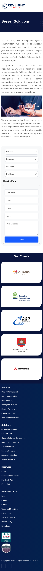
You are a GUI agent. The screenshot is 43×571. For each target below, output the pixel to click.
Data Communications (10, 442)
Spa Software (6, 434)
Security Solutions (8, 451)
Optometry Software (9, 429)
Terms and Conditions (9, 509)
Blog (3, 496)
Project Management (9, 392)
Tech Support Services (10, 418)
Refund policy (6, 522)
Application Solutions (9, 455)
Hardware (10, 159)
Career (4, 500)
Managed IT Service (9, 405)
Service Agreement (8, 409)
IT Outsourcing (7, 400)
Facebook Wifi (7, 480)
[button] (40, 6)
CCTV (3, 471)
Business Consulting (9, 396)
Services (9, 152)
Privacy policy (6, 513)
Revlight (35, 561)
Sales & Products (8, 459)
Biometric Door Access (10, 476)
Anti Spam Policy (8, 517)
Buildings (10, 174)
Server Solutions (7, 447)
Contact (4, 505)
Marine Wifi (5, 484)
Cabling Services (8, 413)
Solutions (10, 167)
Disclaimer (5, 526)
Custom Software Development (13, 438)
